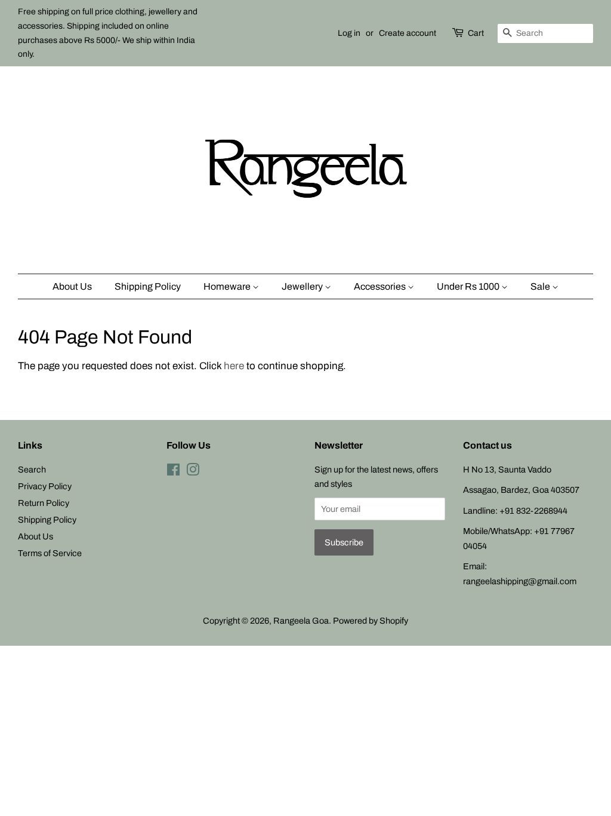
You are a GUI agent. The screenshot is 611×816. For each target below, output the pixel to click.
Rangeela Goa (301, 620)
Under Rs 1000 (469, 286)
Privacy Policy (45, 486)
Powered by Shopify (370, 620)
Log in (349, 33)
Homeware (227, 286)
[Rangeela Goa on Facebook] (173, 472)
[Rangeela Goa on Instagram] (192, 472)
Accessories (381, 286)
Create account (407, 33)
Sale (541, 286)
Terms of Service (50, 553)
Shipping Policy (148, 286)
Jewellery (303, 286)
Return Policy (43, 503)
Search (32, 469)
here (234, 366)
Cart (476, 33)
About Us (72, 286)
